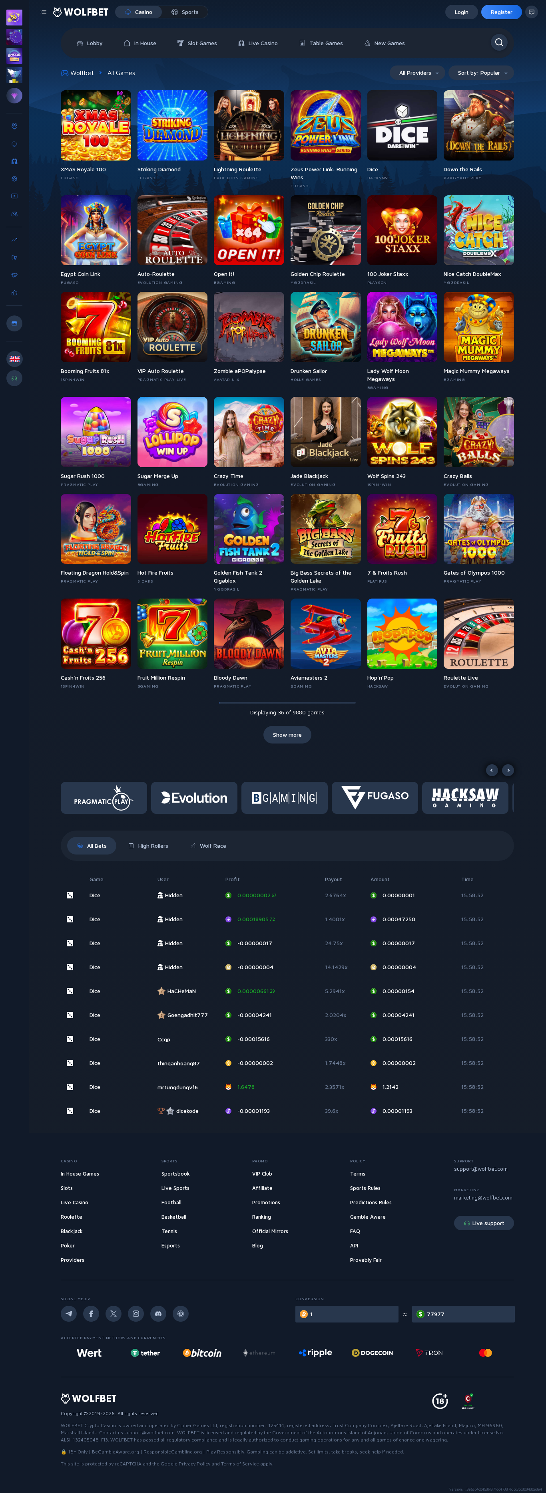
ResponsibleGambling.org (172, 1452)
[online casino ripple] (315, 1353)
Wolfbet (82, 72)
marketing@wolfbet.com (483, 1197)
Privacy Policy (194, 1464)
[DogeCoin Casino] (372, 1353)
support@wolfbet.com (481, 1169)
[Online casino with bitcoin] (202, 1353)
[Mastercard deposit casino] (485, 1353)
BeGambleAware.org (115, 1452)
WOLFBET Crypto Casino (88, 1425)
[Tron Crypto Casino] (429, 1353)
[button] (106, 798)
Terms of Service (240, 1464)
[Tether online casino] (145, 1353)
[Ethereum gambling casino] (259, 1353)
